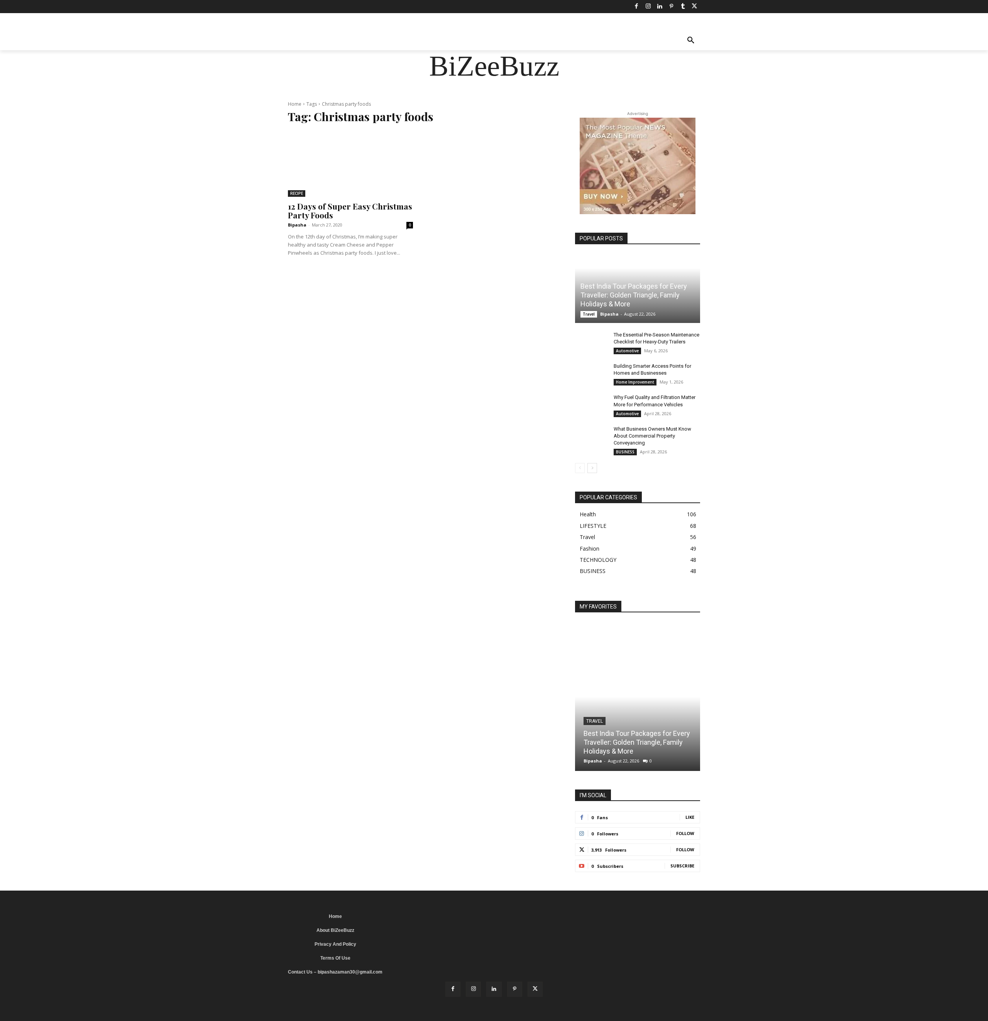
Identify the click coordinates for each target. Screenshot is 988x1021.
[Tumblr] (683, 6)
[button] (691, 41)
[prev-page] (580, 468)
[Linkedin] (659, 6)
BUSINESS (625, 452)
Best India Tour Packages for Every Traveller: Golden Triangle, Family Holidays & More (633, 295)
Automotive (627, 350)
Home (294, 104)
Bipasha (297, 225)
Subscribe (682, 866)
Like (689, 817)
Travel (589, 314)
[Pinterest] (671, 6)
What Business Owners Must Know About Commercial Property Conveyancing (652, 436)
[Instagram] (648, 6)
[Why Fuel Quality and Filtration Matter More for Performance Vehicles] (590, 404)
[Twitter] (694, 6)
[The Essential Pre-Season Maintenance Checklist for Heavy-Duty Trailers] (590, 342)
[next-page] (592, 468)
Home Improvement (635, 382)
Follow (685, 833)
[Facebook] (636, 6)
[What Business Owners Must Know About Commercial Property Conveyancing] (590, 436)
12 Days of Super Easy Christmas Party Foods (350, 210)
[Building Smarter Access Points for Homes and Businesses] (590, 373)
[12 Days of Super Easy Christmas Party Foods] (350, 164)
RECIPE (296, 193)
